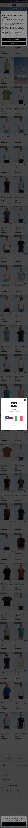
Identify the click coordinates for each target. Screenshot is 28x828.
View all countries (14, 425)
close (25, 399)
